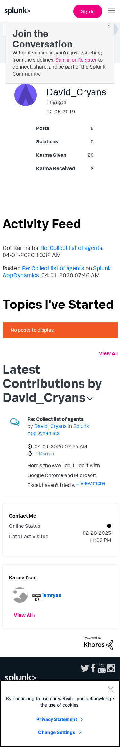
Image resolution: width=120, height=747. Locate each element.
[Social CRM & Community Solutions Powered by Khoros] (98, 643)
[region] (60, 713)
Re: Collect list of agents (71, 247)
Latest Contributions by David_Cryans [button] (52, 383)
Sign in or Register (76, 59)
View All (108, 353)
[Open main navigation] (111, 10)
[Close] (110, 689)
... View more (90, 483)
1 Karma (44, 453)
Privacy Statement (56, 719)
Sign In (88, 11)
